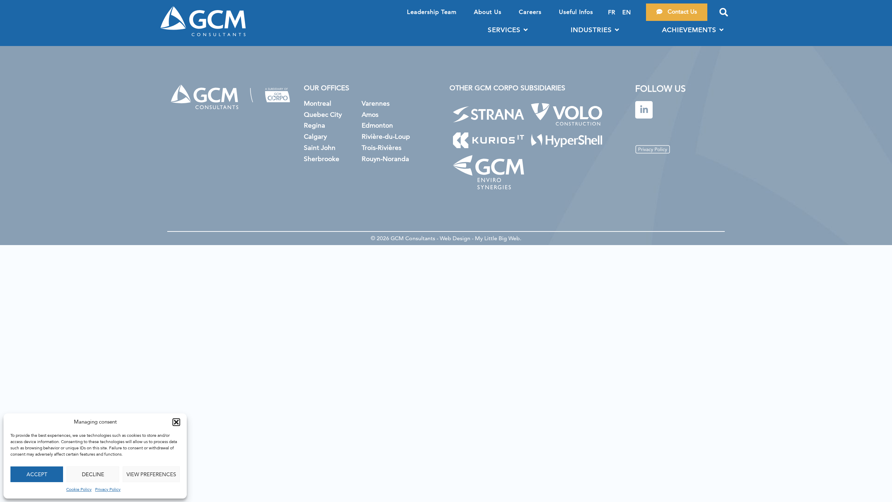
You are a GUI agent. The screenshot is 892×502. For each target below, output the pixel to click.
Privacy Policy (108, 490)
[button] (176, 422)
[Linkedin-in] (644, 110)
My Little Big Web (497, 238)
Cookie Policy (79, 490)
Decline (93, 474)
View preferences (151, 474)
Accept (36, 474)
